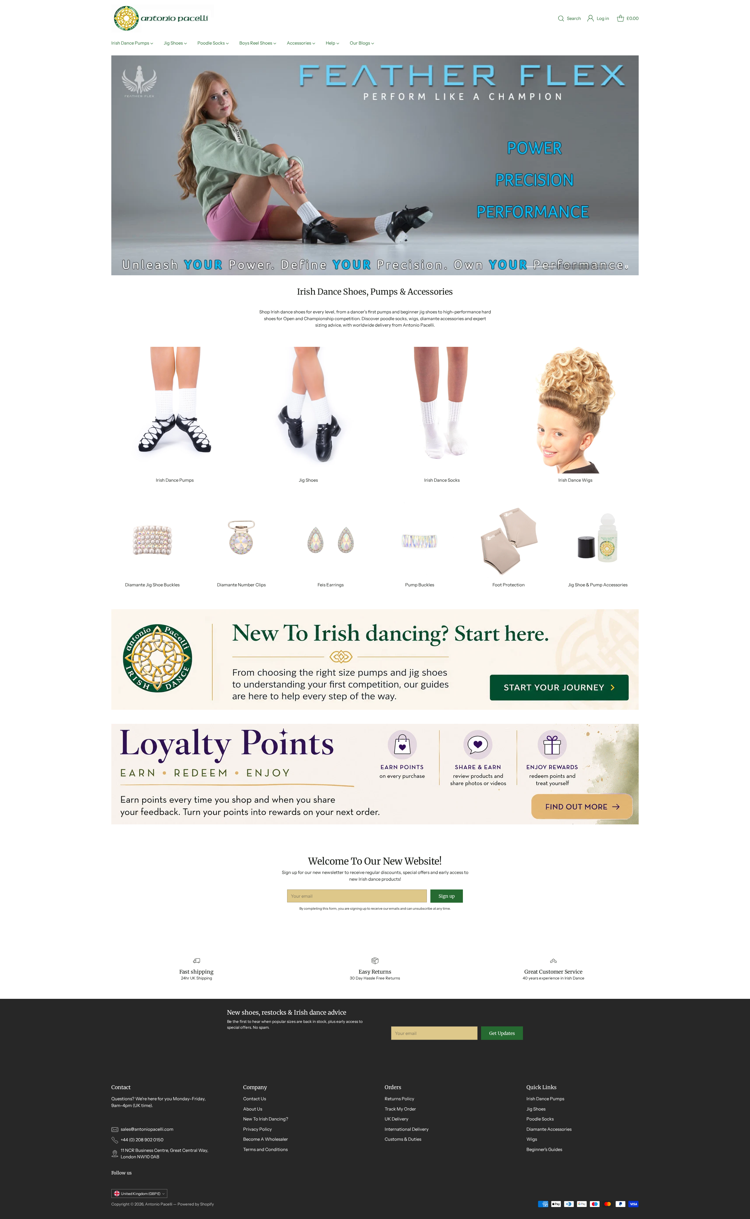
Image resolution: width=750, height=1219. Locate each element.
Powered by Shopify (196, 1204)
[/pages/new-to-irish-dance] (375, 659)
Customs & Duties (403, 1139)
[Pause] (626, 267)
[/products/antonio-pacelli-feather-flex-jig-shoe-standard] (375, 165)
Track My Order (400, 1109)
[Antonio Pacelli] (162, 18)
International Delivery (407, 1129)
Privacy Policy (257, 1129)
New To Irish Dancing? (265, 1119)
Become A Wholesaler (265, 1139)
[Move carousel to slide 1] (541, 266)
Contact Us (254, 1098)
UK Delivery (396, 1119)
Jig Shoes (536, 1109)
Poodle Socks (540, 1119)
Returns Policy (399, 1098)
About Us (252, 1109)
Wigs (531, 1139)
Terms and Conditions (265, 1149)
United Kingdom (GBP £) (141, 1193)
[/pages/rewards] (375, 774)
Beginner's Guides (544, 1149)
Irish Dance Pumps (545, 1098)
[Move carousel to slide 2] (573, 266)
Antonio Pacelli (158, 1204)
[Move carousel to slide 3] (604, 266)
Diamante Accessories (549, 1129)
